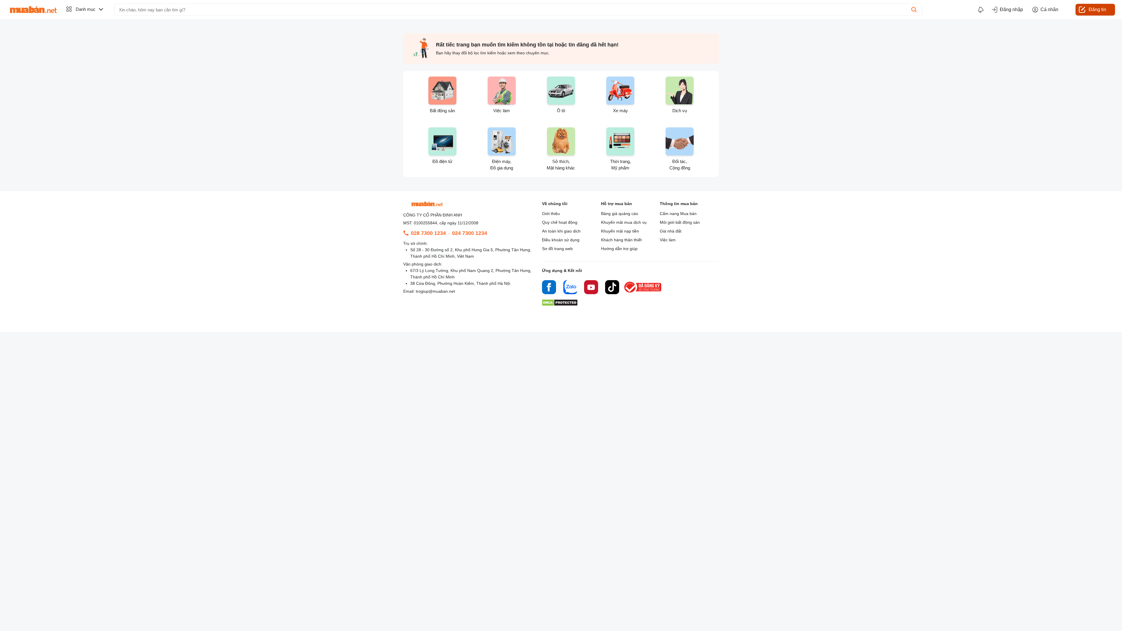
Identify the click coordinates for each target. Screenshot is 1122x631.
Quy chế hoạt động (559, 222)
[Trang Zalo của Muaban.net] (570, 288)
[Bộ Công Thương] (643, 292)
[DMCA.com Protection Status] (559, 304)
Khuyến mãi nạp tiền (620, 231)
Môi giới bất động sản (680, 222)
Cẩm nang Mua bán (678, 213)
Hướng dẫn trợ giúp (619, 248)
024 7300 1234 (469, 233)
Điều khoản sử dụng (560, 240)
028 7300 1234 (428, 233)
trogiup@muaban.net (435, 291)
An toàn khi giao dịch (561, 231)
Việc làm (668, 240)
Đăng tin (1097, 9)
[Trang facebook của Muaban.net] (549, 288)
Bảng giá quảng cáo (619, 213)
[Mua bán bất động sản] (33, 9)
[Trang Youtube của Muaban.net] (591, 288)
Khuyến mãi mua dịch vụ (624, 222)
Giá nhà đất (670, 231)
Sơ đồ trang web (557, 248)
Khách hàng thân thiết (621, 240)
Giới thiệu (551, 213)
